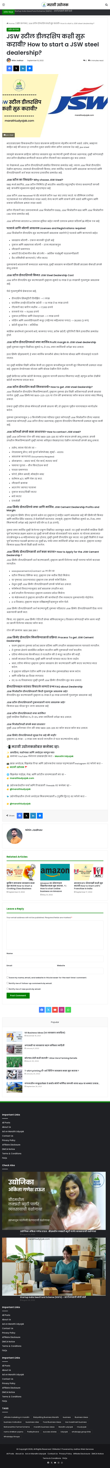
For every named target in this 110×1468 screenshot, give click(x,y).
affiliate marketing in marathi (16, 1417)
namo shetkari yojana (13, 1432)
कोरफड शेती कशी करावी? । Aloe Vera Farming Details (50, 1058)
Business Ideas (81, 1417)
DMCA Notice (8, 1149)
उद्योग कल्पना (21, 23)
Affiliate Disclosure (11, 1144)
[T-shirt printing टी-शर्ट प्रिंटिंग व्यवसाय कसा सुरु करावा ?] (14, 1074)
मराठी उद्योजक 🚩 (19, 767)
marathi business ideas (44, 1427)
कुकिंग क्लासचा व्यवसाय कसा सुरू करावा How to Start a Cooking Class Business (21, 886)
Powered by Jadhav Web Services (78, 1449)
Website (61, 965)
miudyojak (81, 1427)
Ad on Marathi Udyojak (13, 1131)
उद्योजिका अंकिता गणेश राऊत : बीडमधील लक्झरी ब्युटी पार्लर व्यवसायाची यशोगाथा (58, 1231)
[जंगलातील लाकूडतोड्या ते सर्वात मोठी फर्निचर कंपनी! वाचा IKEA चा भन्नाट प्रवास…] (14, 1087)
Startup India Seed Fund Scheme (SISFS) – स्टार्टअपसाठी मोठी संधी (43, 11)
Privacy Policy (8, 1140)
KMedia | (57, 1449)
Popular (55, 1022)
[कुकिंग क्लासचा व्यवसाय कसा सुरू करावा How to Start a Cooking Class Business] (21, 872)
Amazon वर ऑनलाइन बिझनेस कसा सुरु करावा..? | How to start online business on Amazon (53, 887)
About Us (6, 1127)
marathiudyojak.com (22, 778)
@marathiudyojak (20, 789)
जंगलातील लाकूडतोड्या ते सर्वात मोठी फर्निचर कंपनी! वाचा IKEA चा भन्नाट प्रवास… (62, 1083)
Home (11, 23)
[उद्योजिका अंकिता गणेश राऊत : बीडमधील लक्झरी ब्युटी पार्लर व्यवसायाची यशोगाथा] (54, 1201)
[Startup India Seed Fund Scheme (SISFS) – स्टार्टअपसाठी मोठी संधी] (54, 1267)
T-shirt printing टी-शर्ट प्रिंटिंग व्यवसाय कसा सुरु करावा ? (51, 1070)
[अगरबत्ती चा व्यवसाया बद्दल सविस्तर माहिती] (14, 1049)
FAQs (4, 1158)
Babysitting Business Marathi (46, 1417)
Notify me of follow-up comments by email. (30, 983)
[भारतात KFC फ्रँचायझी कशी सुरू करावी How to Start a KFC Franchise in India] (88, 872)
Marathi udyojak (66, 1427)
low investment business (76, 1422)
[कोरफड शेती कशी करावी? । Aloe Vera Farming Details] (14, 1062)
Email (9, 965)
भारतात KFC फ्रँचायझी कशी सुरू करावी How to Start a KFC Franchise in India (88, 886)
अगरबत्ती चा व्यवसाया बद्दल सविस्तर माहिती (44, 1045)
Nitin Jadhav (17, 60)
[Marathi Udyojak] (55, 4)
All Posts (6, 1122)
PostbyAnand (33, 1432)
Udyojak (64, 1432)
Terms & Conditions (11, 1153)
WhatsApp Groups (12, 1436)
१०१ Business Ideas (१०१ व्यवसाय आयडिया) (44, 1032)
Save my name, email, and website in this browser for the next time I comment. (48, 977)
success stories (50, 1432)
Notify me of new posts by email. (25, 989)
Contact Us (7, 1136)
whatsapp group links (81, 1432)
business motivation (13, 1422)
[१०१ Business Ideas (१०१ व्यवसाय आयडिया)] (14, 1036)
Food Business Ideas (52, 1422)
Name (10, 953)
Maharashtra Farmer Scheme (17, 1427)
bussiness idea (32, 1422)
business (67, 1417)
